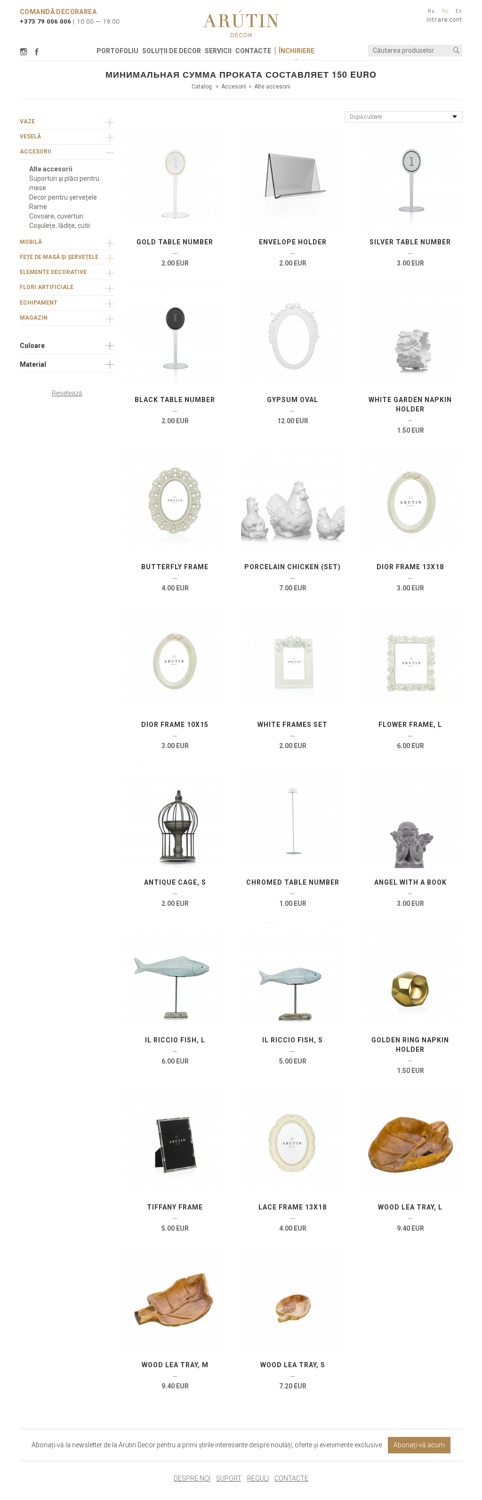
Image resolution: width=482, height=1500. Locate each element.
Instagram (25, 51)
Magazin (34, 318)
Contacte (253, 51)
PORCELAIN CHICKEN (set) (292, 567)
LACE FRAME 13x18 (292, 1207)
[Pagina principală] (241, 23)
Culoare (32, 345)
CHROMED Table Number (292, 882)
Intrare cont (444, 19)
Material (33, 364)
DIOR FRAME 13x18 (410, 567)
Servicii (218, 51)
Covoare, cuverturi (56, 216)
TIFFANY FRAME (175, 1207)
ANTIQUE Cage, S (175, 882)
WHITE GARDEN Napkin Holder (410, 404)
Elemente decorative (53, 272)
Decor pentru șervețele (63, 197)
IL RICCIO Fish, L (175, 1040)
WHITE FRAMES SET (292, 724)
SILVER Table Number (410, 242)
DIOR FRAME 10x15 (175, 724)
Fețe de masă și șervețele (59, 257)
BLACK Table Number (175, 399)
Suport (228, 1478)
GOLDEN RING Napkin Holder (410, 1044)
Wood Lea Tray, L (410, 1207)
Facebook (36, 51)
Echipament (38, 302)
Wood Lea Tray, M (175, 1365)
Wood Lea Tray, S (292, 1365)
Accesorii (233, 86)
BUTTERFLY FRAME (175, 567)
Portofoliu (117, 51)
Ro (445, 11)
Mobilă (31, 242)
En (459, 11)
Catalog (202, 86)
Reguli (258, 1478)
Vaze (27, 121)
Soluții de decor (171, 51)
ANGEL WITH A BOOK (410, 882)
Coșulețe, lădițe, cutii (59, 225)
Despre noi (192, 1478)
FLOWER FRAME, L (410, 724)
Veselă (30, 136)
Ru (431, 11)
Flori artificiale (46, 287)
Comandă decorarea (58, 12)
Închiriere (296, 51)
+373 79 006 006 (45, 21)
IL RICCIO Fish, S (292, 1040)
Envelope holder (293, 242)
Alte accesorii (272, 86)
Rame (38, 206)
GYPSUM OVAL (292, 399)
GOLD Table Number (175, 242)
